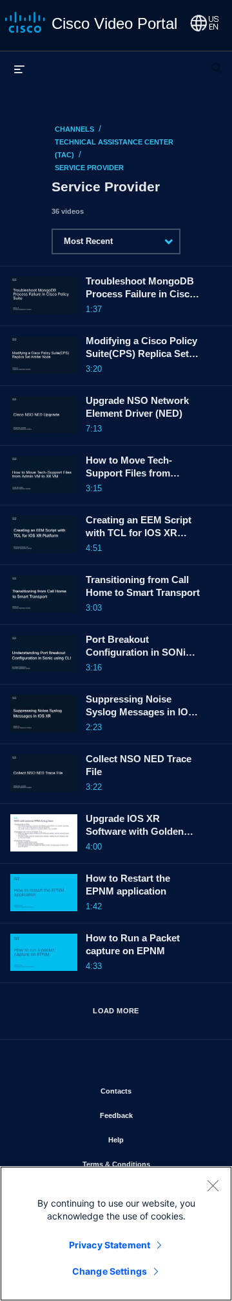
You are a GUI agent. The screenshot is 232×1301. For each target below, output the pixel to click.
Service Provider (89, 167)
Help (153, 1139)
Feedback (154, 1115)
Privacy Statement (109, 1244)
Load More (116, 1011)
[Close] (212, 1185)
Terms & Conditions (147, 1164)
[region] (116, 1233)
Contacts (154, 1091)
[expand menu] (19, 69)
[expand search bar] (217, 62)
